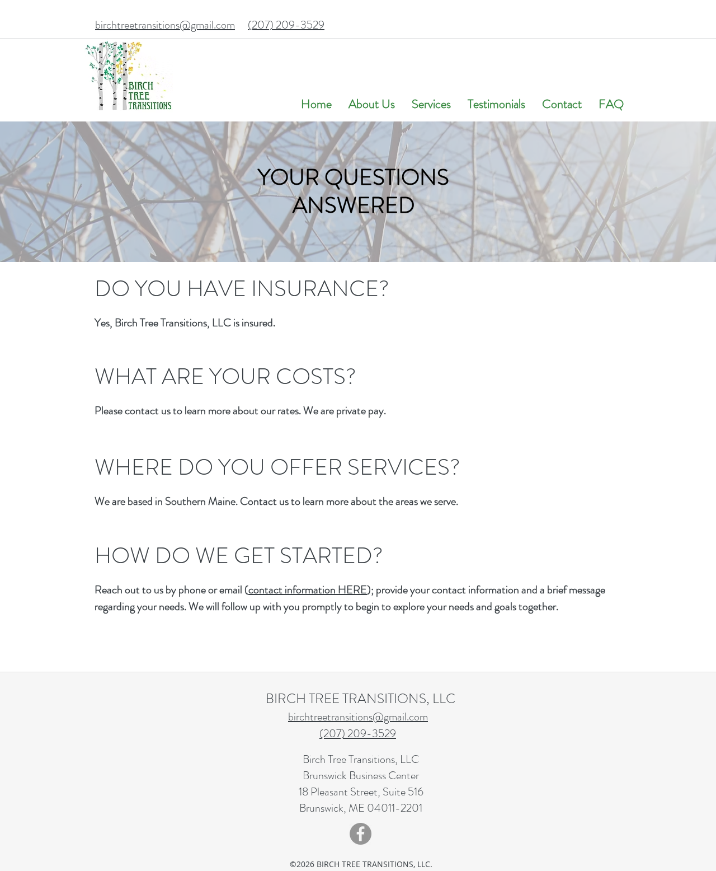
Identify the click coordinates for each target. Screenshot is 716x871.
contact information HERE (307, 590)
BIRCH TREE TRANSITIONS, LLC (360, 698)
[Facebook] (360, 834)
